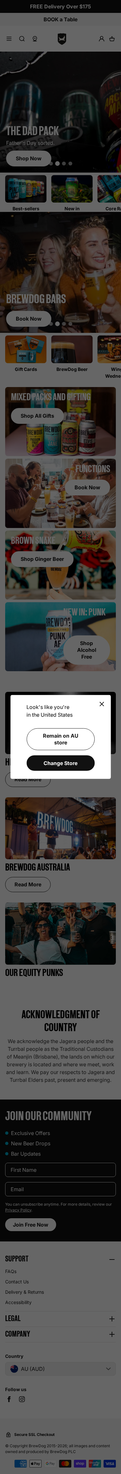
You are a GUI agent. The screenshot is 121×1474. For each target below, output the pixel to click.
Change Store (60, 763)
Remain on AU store (60, 739)
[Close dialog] (102, 704)
